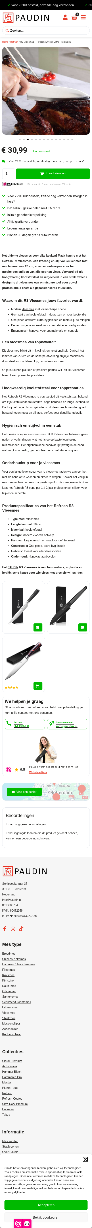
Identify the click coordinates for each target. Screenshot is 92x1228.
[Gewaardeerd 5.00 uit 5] (23, 664)
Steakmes (8, 1018)
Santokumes (10, 996)
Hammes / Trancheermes (18, 964)
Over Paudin (10, 1152)
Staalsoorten (10, 1146)
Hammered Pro (12, 1077)
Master (6, 1082)
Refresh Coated (12, 1098)
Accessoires (10, 1029)
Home (5, 42)
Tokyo (6, 1114)
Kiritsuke (8, 980)
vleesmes (28, 309)
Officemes (9, 991)
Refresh (14, 42)
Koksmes (8, 975)
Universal (8, 1109)
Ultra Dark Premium (15, 1104)
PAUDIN (13, 567)
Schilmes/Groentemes (16, 1002)
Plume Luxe (10, 1088)
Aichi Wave (9, 1066)
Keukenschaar (11, 1034)
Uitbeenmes (10, 1007)
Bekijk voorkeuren (46, 1217)
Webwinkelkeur (38, 772)
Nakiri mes (9, 986)
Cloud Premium (12, 1061)
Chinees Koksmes (14, 959)
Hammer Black (11, 1071)
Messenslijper (11, 1023)
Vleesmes (8, 1012)
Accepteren (46, 1205)
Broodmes (8, 953)
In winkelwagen (55, 173)
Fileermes (8, 969)
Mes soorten (10, 1141)
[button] (85, 1159)
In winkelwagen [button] (37, 627)
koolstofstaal (68, 396)
